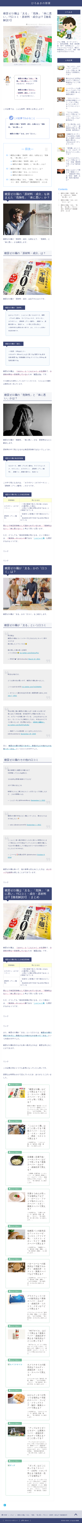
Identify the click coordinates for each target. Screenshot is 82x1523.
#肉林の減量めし (39, 722)
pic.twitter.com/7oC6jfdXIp (32, 687)
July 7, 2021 (12, 696)
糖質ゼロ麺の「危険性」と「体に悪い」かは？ (29, 164)
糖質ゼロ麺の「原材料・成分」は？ (25, 161)
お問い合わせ (25, 1520)
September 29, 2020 (28, 734)
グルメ (12, 1515)
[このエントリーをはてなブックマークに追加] (27, 1505)
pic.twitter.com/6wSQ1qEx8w (18, 725)
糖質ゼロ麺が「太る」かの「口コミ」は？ (27, 169)
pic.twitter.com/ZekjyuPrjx (29, 653)
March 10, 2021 (34, 659)
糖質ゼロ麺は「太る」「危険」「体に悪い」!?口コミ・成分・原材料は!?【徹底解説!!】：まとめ (29, 181)
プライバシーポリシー (11, 1520)
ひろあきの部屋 (41, 3)
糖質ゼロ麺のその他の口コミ (23, 175)
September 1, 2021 (38, 800)
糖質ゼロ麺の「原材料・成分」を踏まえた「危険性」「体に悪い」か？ (29, 156)
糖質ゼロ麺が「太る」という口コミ (25, 172)
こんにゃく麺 (39, 538)
